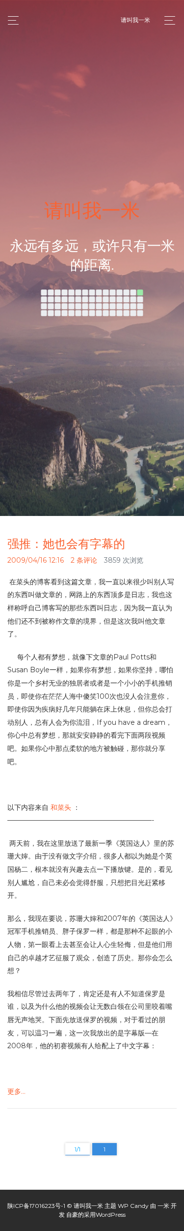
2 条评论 (84, 560)
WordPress (111, 1214)
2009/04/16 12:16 (35, 560)
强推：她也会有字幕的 (66, 544)
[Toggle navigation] (167, 20)
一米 (163, 1205)
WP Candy (133, 1205)
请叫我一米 (135, 20)
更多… (16, 1091)
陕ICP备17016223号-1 (36, 1205)
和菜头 (61, 807)
